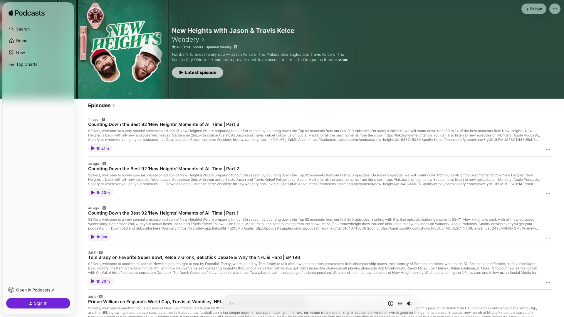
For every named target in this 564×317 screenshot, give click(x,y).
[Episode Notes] (390, 303)
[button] (38, 29)
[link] (101, 105)
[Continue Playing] (400, 303)
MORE (343, 60)
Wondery (185, 39)
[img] (27, 13)
